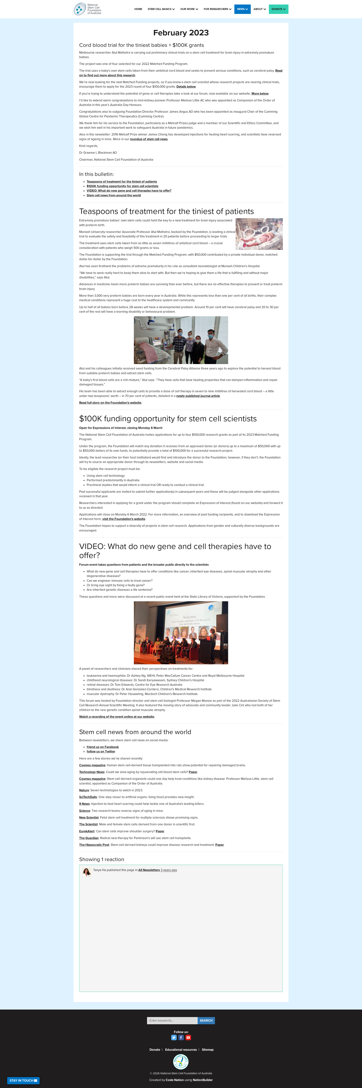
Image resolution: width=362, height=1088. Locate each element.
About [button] (258, 9)
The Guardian (89, 838)
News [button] (241, 9)
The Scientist (88, 824)
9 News (84, 804)
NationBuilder (203, 1080)
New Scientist (89, 818)
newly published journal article (198, 396)
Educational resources (181, 1050)
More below (260, 94)
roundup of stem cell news (149, 139)
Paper (193, 772)
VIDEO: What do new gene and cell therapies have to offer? (129, 191)
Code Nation (175, 1080)
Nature (84, 790)
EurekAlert (86, 831)
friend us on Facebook (103, 747)
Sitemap (208, 1050)
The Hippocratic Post (94, 845)
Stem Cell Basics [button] (160, 9)
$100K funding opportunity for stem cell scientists (122, 186)
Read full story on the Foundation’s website (110, 403)
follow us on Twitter (101, 751)
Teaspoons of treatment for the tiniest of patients (122, 182)
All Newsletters (149, 870)
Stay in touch (22, 1081)
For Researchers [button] (216, 9)
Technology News (91, 772)
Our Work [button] (188, 9)
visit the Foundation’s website (123, 519)
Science (84, 811)
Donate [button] (277, 9)
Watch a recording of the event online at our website (116, 717)
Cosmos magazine (92, 765)
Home (138, 9)
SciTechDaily (88, 797)
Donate (155, 1050)
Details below (186, 87)
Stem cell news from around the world (114, 195)
